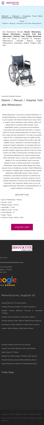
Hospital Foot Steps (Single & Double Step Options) (19, 356)
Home (22, 21)
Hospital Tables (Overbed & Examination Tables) (18, 317)
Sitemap (33, 418)
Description (22, 194)
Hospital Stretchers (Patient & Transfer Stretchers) (19, 307)
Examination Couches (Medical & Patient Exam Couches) (20, 324)
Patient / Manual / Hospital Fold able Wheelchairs (22, 23)
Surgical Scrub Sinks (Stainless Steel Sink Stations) (19, 348)
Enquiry (25, 418)
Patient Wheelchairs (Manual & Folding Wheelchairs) (19, 364)
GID (25, 414)
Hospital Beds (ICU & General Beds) (14, 303)
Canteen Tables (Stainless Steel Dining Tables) (17, 328)
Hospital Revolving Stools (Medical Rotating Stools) (19, 360)
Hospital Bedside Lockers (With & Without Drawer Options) (21, 321)
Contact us (18, 418)
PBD (39, 414)
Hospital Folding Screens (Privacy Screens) (16, 345)
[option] (22, 71)
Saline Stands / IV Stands (10, 352)
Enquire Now (22, 227)
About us (10, 418)
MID (12, 414)
